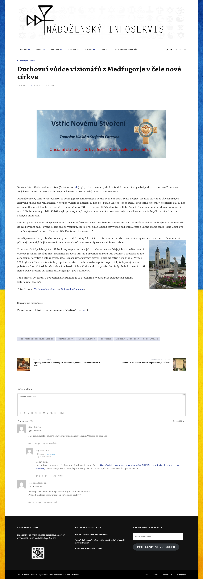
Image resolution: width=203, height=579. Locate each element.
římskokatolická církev (127, 339)
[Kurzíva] (24, 413)
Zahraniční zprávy (26, 61)
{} (55, 413)
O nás (146, 574)
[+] (59, 413)
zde (76, 187)
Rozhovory (73, 49)
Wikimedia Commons (72, 289)
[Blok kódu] (48, 413)
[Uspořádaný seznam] (36, 413)
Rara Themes (54, 574)
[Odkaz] (51, 413)
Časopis (105, 49)
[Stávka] (32, 413)
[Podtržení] (28, 413)
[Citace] (44, 413)
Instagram (181, 574)
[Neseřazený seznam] (40, 413)
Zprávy (39, 49)
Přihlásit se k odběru (156, 547)
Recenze (55, 49)
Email (155, 574)
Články (23, 49)
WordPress (74, 574)
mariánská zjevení (86, 339)
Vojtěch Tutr (24, 85)
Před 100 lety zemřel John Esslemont (91, 534)
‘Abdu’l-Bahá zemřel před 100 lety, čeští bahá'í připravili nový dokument (100, 541)
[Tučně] (21, 413)
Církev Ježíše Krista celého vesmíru (36, 339)
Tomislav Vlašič (150, 339)
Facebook (167, 574)
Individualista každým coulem (88, 548)
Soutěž (89, 49)
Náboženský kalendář (126, 49)
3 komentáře (49, 85)
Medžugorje (105, 339)
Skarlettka (51, 454)
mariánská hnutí (65, 339)
